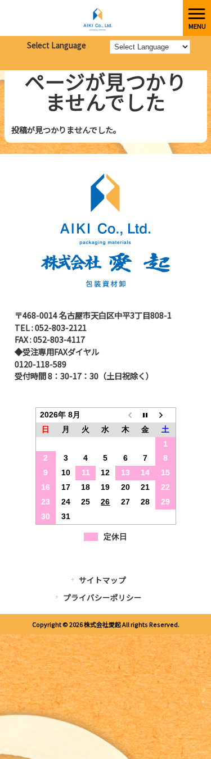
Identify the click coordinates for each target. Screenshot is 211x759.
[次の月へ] (165, 415)
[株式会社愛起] (91, 16)
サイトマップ (102, 579)
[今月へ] (145, 415)
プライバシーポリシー (102, 597)
